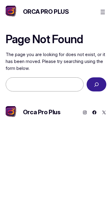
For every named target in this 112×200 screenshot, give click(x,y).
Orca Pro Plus (46, 11)
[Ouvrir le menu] (102, 12)
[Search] (96, 84)
